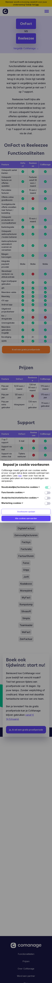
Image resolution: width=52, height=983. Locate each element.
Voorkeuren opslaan (26, 511)
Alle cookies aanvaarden (26, 518)
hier (20, 475)
